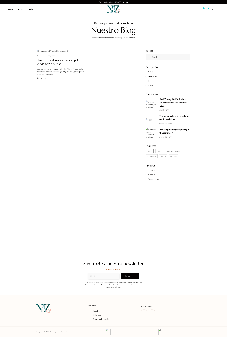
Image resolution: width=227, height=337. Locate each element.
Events (149, 151)
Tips (149, 81)
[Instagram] (152, 312)
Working (173, 156)
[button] (168, 233)
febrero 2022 (153, 179)
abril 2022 (152, 170)
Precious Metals (173, 151)
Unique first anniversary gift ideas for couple (57, 62)
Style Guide (152, 76)
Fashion (160, 151)
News (38, 56)
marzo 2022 (153, 174)
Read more (41, 78)
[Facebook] (144, 312)
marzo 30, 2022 (49, 56)
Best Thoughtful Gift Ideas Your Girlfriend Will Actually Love (173, 102)
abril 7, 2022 (164, 110)
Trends (150, 85)
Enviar (128, 276)
